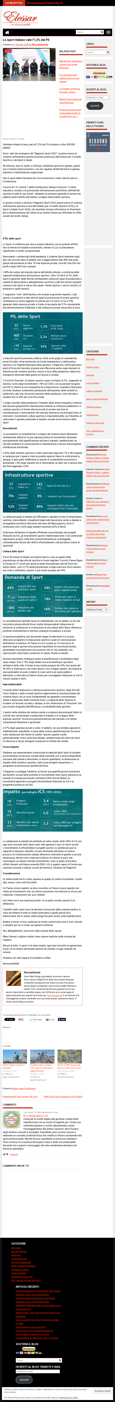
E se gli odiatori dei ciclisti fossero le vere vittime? (69, 78)
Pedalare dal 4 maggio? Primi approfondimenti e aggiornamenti (41, 1068)
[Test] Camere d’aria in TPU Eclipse (32, 1334)
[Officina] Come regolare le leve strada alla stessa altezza (97, 487)
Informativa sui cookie (68, 1398)
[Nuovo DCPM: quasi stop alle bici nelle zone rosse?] (70, 1057)
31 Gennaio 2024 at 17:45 (37, 1116)
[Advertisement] (57, 129)
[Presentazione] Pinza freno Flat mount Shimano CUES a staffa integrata (35, 1300)
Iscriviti (94, 105)
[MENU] (108, 32)
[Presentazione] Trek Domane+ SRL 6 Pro (20, 1096)
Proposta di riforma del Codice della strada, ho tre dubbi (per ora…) (70, 113)
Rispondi (14, 1154)
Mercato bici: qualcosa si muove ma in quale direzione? (70, 64)
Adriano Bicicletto (94, 531)
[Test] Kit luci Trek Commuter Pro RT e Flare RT (63, 1096)
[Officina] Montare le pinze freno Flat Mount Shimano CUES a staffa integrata (38, 1293)
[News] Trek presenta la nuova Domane (97, 548)
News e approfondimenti (23, 1088)
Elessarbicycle (40, 44)
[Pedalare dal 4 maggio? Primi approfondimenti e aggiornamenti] (42, 1057)
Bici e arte (90, 359)
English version (92, 367)
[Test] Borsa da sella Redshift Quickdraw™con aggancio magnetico (34, 1329)
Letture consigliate (94, 391)
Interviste (90, 375)
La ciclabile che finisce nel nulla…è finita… (37, 1338)
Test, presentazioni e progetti (26, 1280)
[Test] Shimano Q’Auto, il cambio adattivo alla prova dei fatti (97, 458)
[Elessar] (7, 32)
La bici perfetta (92, 383)
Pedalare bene (92, 415)
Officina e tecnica (93, 407)
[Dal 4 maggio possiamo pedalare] (15, 1057)
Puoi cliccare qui (54, 995)
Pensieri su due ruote (95, 423)
